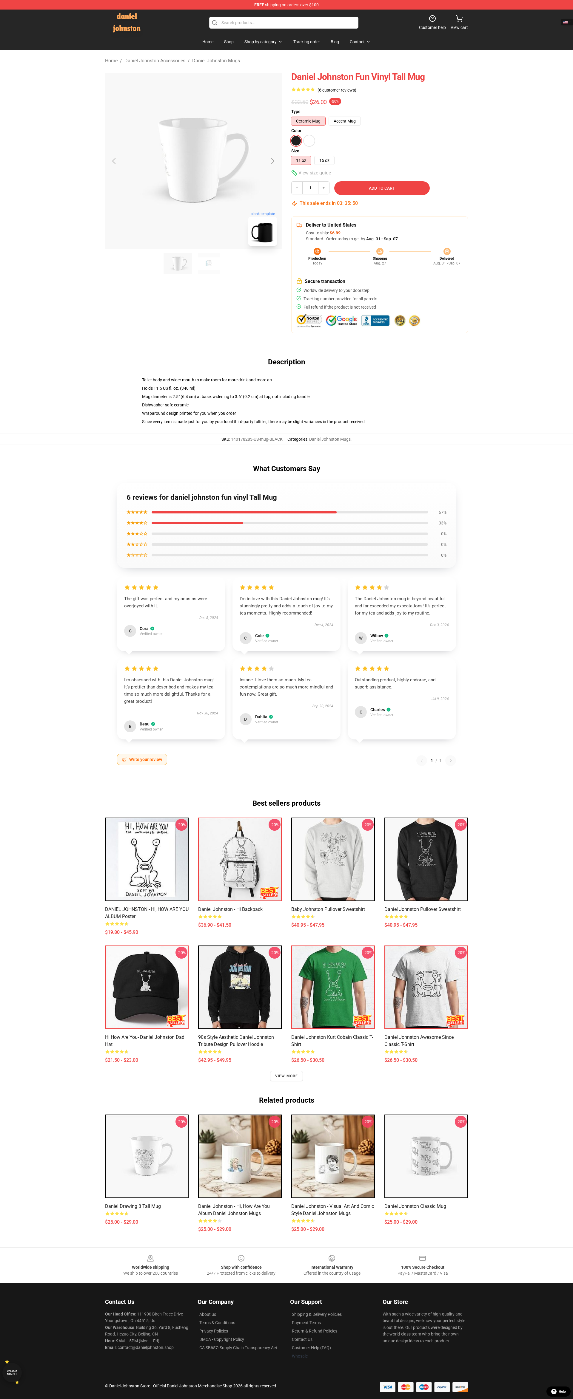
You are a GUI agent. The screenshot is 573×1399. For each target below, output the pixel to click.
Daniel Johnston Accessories (154, 61)
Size (295, 150)
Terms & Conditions (217, 1322)
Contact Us (302, 1339)
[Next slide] (272, 161)
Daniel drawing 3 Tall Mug (133, 1206)
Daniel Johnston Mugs (216, 61)
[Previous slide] (114, 161)
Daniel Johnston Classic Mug (415, 1206)
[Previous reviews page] (421, 760)
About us (207, 1314)
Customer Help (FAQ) (311, 1347)
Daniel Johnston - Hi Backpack (230, 909)
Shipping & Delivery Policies (317, 1314)
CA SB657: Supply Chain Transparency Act (238, 1347)
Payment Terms (306, 1322)
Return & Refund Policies (314, 1331)
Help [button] (562, 1391)
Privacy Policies (213, 1331)
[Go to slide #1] (178, 263)
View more (286, 1076)
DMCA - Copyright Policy (221, 1339)
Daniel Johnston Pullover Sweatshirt (422, 909)
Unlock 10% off (12, 1372)
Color (296, 130)
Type (296, 111)
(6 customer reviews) (337, 90)
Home (111, 61)
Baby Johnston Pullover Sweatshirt (328, 909)
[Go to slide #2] (209, 263)
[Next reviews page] (450, 760)
